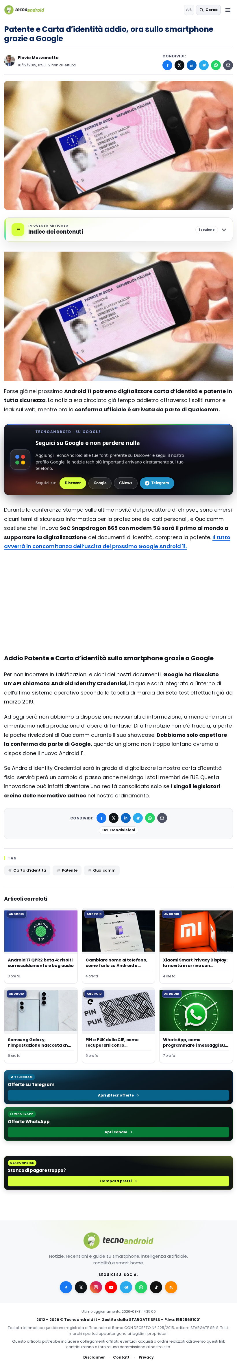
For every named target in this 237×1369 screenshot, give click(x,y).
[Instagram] (96, 1287)
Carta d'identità (29, 870)
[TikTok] (156, 1287)
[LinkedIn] (192, 65)
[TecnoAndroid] (28, 10)
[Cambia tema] (189, 10)
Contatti (122, 1357)
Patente (69, 870)
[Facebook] (167, 65)
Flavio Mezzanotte (38, 58)
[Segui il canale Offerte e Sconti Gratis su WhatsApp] (141, 1287)
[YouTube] (111, 1287)
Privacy (146, 1357)
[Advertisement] (118, 578)
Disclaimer (94, 1357)
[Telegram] (204, 65)
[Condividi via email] (228, 65)
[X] (179, 65)
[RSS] (171, 1287)
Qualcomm (104, 870)
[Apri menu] (228, 10)
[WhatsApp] (216, 65)
